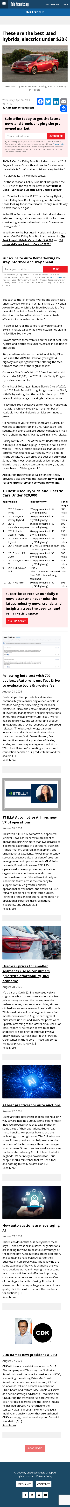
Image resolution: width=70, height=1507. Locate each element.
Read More (9, 760)
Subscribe (56, 136)
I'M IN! (55, 269)
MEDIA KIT (24, 1484)
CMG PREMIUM (52, 4)
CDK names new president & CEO (29, 1355)
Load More (35, 1448)
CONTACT (43, 1484)
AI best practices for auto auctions (31, 1105)
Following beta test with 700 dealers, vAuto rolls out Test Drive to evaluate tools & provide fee (31, 680)
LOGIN (65, 4)
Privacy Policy (59, 144)
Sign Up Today (17, 621)
